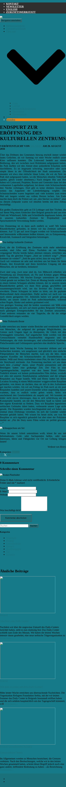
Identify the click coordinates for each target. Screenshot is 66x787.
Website (4, 494)
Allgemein (11, 538)
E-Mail (4, 491)
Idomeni (10, 546)
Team (15, 103)
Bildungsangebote (15, 26)
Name (4, 488)
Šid (7, 551)
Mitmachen (12, 117)
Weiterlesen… (7, 638)
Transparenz (18, 111)
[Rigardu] (5, 17)
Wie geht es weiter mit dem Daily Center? (21, 686)
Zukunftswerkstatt (21, 12)
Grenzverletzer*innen (11, 752)
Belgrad (16, 452)
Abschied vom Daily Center (14, 621)
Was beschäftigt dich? (10, 510)
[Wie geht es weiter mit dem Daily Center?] (27, 678)
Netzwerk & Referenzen (24, 108)
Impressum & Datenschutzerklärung (23, 778)
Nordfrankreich (13, 549)
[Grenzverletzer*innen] (27, 743)
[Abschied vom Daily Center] (27, 612)
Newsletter (15, 6)
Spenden (10, 119)
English (11, 9)
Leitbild (16, 106)
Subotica (10, 554)
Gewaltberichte (13, 543)
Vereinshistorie (19, 114)
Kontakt (12, 3)
